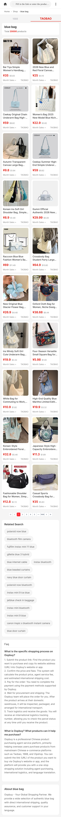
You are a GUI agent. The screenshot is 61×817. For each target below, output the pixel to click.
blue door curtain (16, 630)
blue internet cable (17, 562)
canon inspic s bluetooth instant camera (28, 623)
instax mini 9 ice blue (18, 592)
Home (7, 11)
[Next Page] (46, 514)
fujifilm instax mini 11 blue (20, 546)
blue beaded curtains (18, 569)
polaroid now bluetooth (19, 585)
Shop (15, 11)
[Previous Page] (14, 514)
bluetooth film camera (19, 539)
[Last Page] (50, 514)
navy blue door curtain (19, 577)
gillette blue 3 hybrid (18, 554)
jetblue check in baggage (20, 600)
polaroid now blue (16, 531)
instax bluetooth (42, 562)
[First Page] (10, 514)
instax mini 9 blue (16, 615)
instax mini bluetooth (18, 607)
